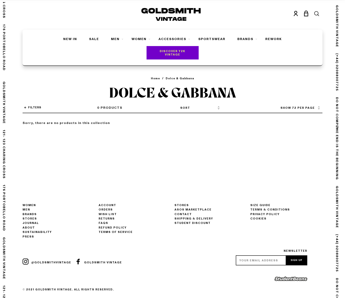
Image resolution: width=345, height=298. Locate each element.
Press (28, 237)
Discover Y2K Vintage (172, 52)
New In (70, 39)
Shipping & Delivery (193, 218)
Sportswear (211, 39)
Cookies (258, 218)
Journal (31, 223)
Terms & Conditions (270, 209)
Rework (273, 39)
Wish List (108, 214)
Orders (106, 209)
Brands (245, 39)
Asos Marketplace (193, 209)
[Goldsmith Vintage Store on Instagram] (26, 262)
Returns (107, 218)
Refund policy (113, 228)
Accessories (172, 39)
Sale (94, 39)
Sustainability (37, 232)
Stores (30, 218)
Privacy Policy (265, 214)
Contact (183, 214)
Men (115, 39)
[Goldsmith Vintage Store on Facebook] (78, 262)
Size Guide (260, 205)
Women (139, 39)
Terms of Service (116, 232)
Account (107, 205)
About (29, 228)
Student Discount (192, 223)
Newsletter (295, 251)
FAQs (103, 223)
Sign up (296, 260)
